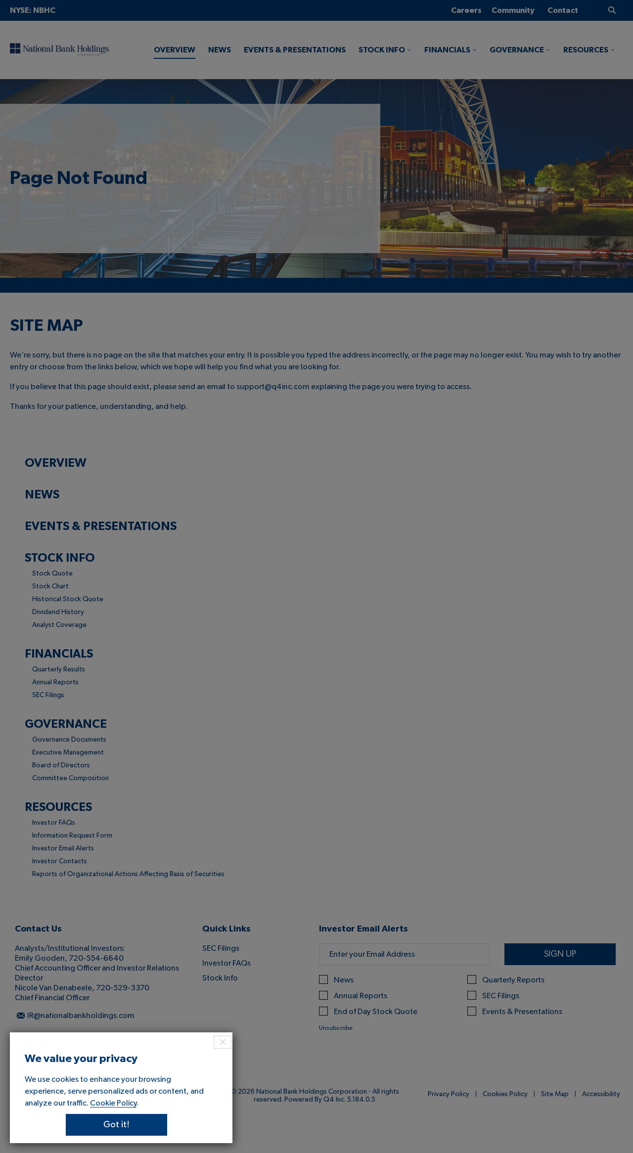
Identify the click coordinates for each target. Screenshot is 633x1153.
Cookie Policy (113, 1103)
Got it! (116, 1124)
